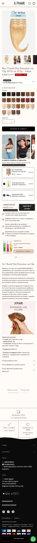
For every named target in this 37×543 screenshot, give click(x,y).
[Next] (33, 146)
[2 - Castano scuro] (9, 94)
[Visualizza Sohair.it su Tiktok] (8, 511)
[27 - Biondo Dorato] (13, 100)
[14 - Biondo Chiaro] (4, 100)
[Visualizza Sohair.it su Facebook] (13, 511)
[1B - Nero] (4, 94)
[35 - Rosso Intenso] (28, 100)
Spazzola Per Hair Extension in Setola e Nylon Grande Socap (18, 196)
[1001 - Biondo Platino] (9, 112)
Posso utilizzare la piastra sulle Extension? (12, 370)
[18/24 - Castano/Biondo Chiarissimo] (13, 112)
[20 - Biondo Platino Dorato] (4, 106)
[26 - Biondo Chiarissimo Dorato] (13, 106)
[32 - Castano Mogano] (18, 100)
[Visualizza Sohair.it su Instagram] (3, 511)
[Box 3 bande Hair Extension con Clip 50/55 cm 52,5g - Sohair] (6, 59)
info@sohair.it (9, 464)
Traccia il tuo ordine (27, 526)
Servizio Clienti (6, 451)
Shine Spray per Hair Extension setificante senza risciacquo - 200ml (19, 185)
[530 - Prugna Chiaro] (32, 100)
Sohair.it (9, 522)
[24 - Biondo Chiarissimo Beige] (9, 106)
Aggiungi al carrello (27, 207)
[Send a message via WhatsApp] (33, 539)
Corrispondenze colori (9, 361)
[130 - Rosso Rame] (18, 106)
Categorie (4, 445)
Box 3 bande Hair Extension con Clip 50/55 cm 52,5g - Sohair (19, 171)
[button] (29, 3)
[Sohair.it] (18, 3)
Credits (14, 522)
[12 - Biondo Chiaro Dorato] (32, 94)
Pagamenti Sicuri (7, 524)
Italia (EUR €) (6, 518)
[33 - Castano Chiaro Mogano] (23, 100)
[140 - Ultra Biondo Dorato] (23, 106)
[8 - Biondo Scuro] (23, 94)
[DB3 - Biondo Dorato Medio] (32, 106)
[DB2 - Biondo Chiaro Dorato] (28, 106)
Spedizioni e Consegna (20, 524)
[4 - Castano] (13, 94)
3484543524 (9, 462)
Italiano (16, 518)
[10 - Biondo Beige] (28, 94)
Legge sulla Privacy (14, 526)
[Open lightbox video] (9, 147)
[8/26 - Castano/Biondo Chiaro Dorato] (18, 112)
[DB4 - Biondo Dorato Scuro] (4, 112)
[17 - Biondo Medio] (9, 100)
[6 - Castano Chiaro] (18, 94)
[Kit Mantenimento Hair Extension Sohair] (7, 247)
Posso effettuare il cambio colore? (13, 365)
